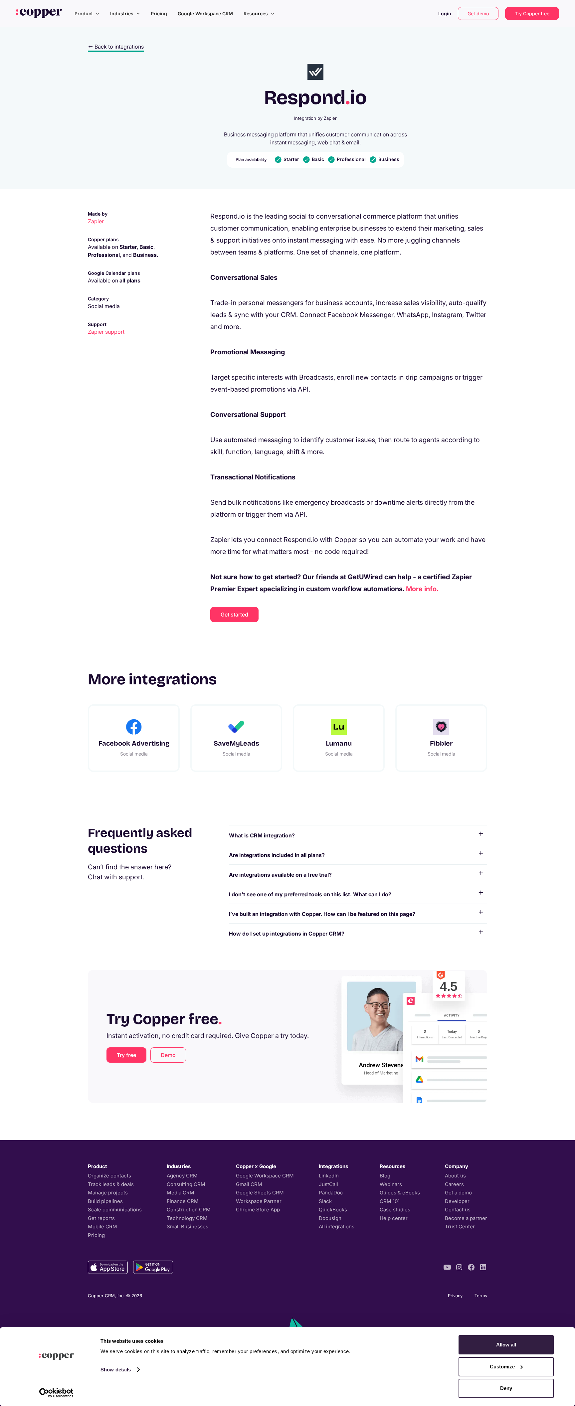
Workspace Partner (259, 1201)
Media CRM (180, 1192)
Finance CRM (183, 1201)
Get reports (101, 1218)
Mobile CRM (102, 1226)
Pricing (159, 13)
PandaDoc (331, 1192)
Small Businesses (187, 1226)
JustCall (328, 1184)
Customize (502, 1366)
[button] (87, 13)
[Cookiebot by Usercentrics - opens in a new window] (56, 1393)
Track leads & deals (111, 1184)
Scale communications (115, 1209)
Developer (457, 1201)
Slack (325, 1201)
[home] (39, 13)
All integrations (336, 1226)
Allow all (506, 1344)
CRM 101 (390, 1201)
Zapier (96, 221)
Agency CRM (182, 1175)
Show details (115, 1369)
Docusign (330, 1218)
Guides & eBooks (400, 1192)
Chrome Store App (258, 1209)
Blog (385, 1175)
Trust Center (460, 1226)
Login (444, 13)
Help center (394, 1218)
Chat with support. (116, 877)
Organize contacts (109, 1175)
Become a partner (466, 1218)
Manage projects (108, 1192)
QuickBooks (333, 1209)
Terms (481, 1295)
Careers (454, 1184)
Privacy (455, 1295)
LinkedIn (329, 1175)
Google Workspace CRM (205, 13)
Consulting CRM (186, 1184)
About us (455, 1175)
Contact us (458, 1209)
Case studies (395, 1209)
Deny (506, 1388)
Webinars (391, 1184)
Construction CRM (189, 1209)
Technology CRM (187, 1218)
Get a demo (458, 1192)
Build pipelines (105, 1201)
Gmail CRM (249, 1184)
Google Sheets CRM (260, 1192)
